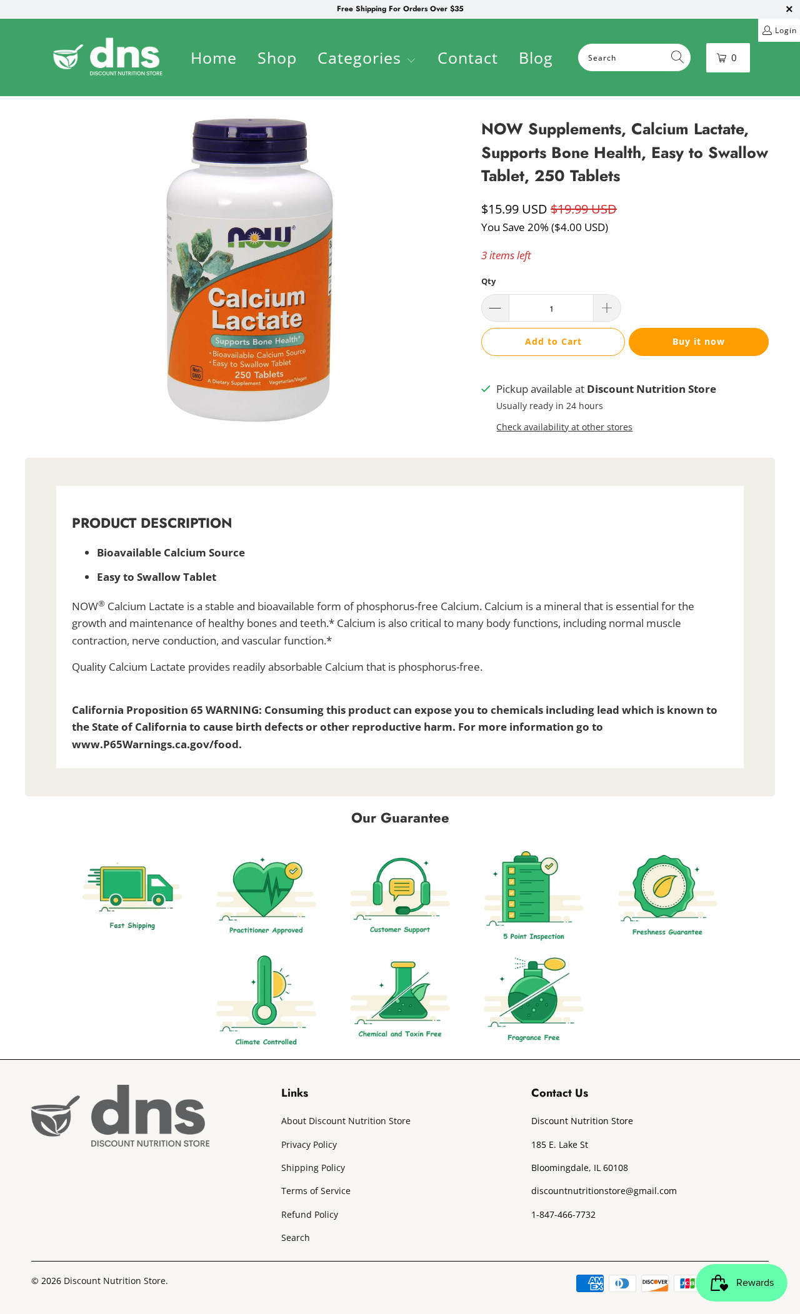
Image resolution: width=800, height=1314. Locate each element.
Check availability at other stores (564, 427)
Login (786, 30)
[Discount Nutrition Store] (108, 57)
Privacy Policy (309, 1144)
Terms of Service (316, 1191)
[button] (366, 59)
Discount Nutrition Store (115, 1281)
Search (295, 1237)
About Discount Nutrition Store (346, 1121)
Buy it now (698, 341)
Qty (488, 281)
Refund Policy (309, 1214)
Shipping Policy (313, 1167)
